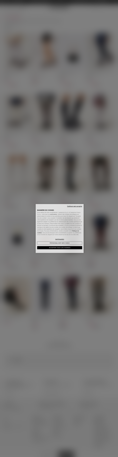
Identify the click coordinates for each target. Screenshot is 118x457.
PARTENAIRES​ (59, 239)
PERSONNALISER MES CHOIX (60, 243)
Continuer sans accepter (74, 206)
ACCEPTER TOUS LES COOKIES (59, 248)
